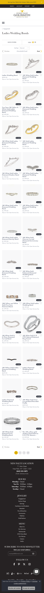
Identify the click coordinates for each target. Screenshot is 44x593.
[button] (12, 6)
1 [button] (17, 453)
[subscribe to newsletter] (33, 553)
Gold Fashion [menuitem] (22, 518)
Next (38, 51)
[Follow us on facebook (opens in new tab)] (14, 564)
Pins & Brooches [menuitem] (22, 511)
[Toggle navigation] (3, 23)
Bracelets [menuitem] (22, 508)
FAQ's (22, 541)
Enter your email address (22, 550)
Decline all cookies (15, 588)
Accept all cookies (28, 588)
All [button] (28, 453)
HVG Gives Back (22, 534)
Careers (22, 539)
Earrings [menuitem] (22, 503)
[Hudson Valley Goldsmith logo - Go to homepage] (22, 14)
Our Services (22, 529)
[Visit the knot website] (26, 573)
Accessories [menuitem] (22, 513)
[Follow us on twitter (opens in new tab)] (24, 564)
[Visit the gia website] (19, 573)
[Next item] (39, 161)
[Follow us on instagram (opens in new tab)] (29, 564)
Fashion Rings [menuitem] (22, 501)
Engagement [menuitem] (22, 499)
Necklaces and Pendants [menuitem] (22, 506)
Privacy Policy (25, 581)
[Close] (41, 2)
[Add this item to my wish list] (19, 75)
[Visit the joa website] (13, 573)
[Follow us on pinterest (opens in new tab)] (19, 564)
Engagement (6, 29)
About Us (22, 527)
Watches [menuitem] (22, 516)
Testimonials (22, 531)
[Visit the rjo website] (7, 573)
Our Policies (22, 536)
